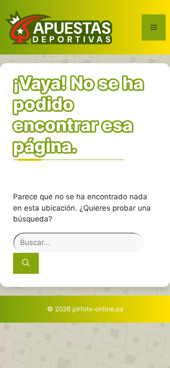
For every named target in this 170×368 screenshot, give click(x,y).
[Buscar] (26, 263)
